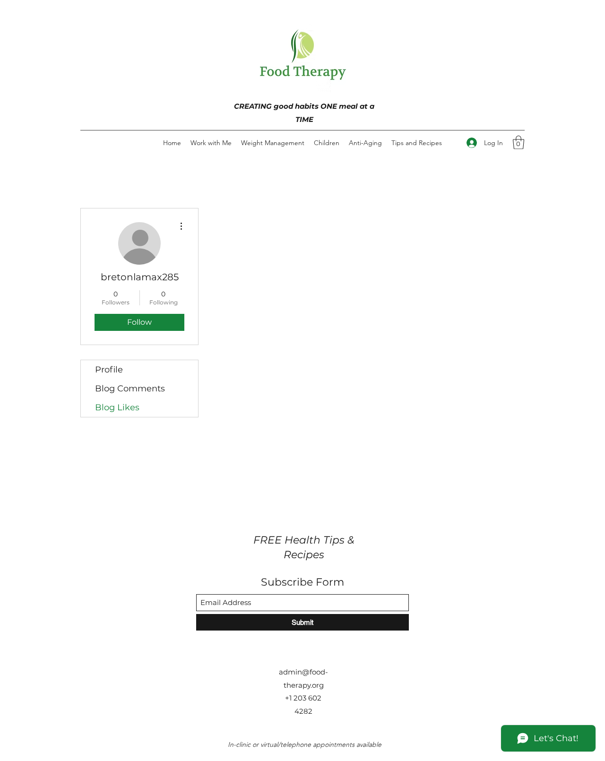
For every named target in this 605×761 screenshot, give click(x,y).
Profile (109, 369)
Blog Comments (130, 388)
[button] (518, 142)
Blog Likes (117, 407)
